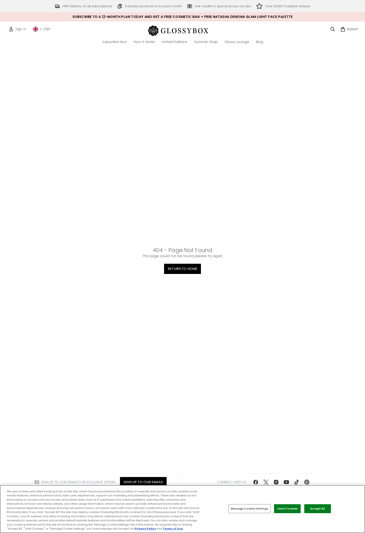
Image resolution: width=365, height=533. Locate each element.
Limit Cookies (287, 509)
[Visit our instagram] (276, 482)
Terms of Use (173, 529)
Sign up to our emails (143, 482)
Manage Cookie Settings (249, 509)
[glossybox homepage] (182, 30)
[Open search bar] (332, 29)
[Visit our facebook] (256, 482)
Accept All (317, 509)
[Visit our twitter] (266, 482)
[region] (182, 509)
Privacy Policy (145, 529)
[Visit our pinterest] (307, 482)
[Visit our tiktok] (296, 482)
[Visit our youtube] (286, 482)
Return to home (182, 268)
